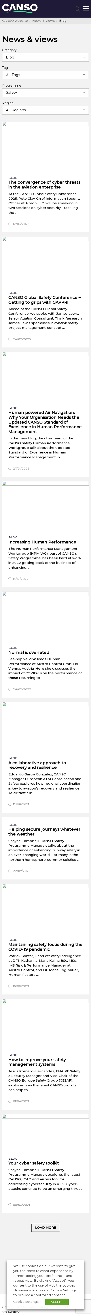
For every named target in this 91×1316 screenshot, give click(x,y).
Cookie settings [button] (26, 1302)
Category (9, 50)
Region (7, 103)
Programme (11, 86)
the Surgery (10, 1311)
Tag (5, 68)
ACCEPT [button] (57, 1301)
